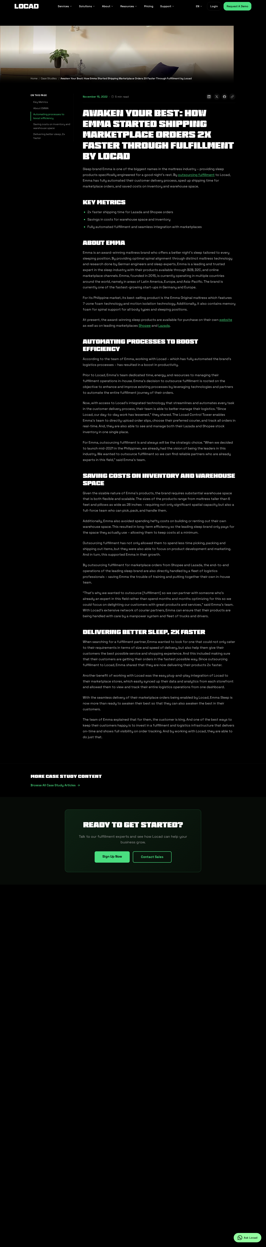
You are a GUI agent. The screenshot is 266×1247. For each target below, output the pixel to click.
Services (63, 6)
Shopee (145, 325)
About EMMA (40, 108)
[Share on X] (217, 97)
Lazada (164, 325)
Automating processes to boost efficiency (48, 116)
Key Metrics (40, 102)
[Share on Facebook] (224, 97)
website (225, 320)
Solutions (85, 6)
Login (214, 6)
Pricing (148, 6)
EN (197, 6)
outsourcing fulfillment (196, 175)
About (106, 6)
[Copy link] (232, 97)
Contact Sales (152, 857)
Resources (127, 6)
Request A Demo (237, 6)
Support (165, 6)
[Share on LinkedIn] (209, 97)
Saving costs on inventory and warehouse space (51, 126)
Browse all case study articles (53, 785)
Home (34, 78)
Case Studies (49, 78)
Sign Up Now (112, 856)
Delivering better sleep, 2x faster (49, 136)
